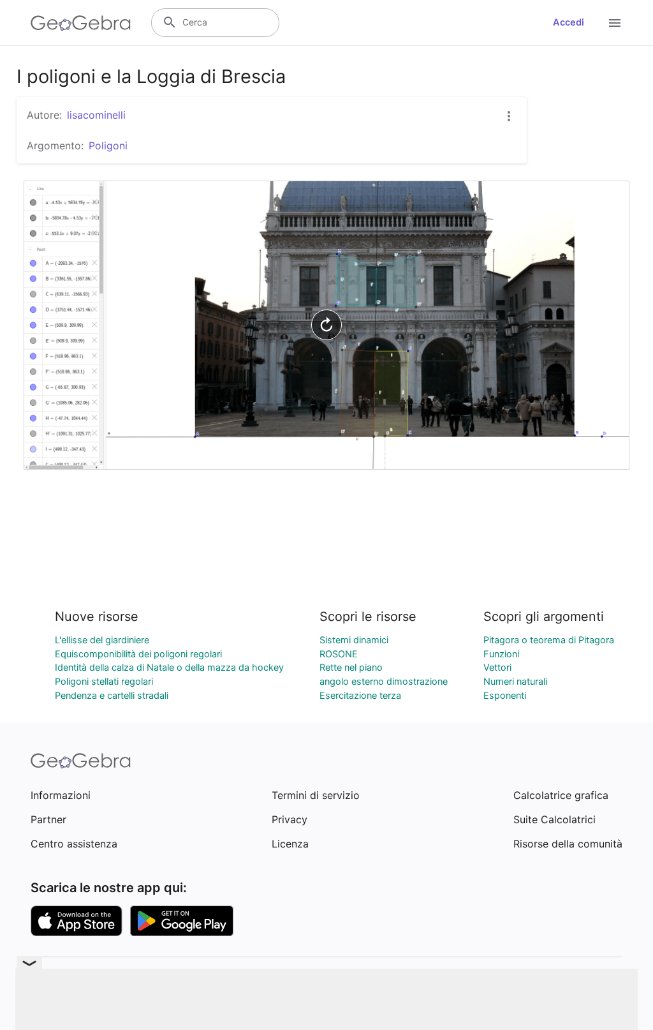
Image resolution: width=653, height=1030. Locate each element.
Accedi (568, 22)
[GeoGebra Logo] (81, 23)
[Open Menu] (614, 23)
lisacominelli (96, 114)
